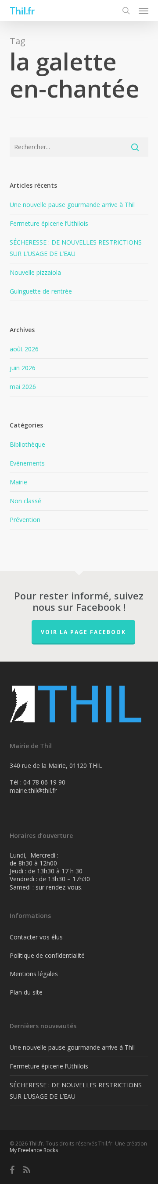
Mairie (18, 482)
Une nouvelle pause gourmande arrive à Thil (72, 204)
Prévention (25, 519)
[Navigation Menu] (143, 10)
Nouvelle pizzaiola (35, 272)
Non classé (25, 501)
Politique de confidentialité (47, 955)
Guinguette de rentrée (41, 291)
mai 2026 (23, 386)
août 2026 (24, 349)
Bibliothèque (27, 444)
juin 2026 (23, 368)
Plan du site (26, 992)
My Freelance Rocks (34, 1150)
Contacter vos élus (36, 937)
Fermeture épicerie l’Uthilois (49, 223)
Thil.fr (22, 10)
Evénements (27, 463)
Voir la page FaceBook (83, 632)
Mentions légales (34, 974)
